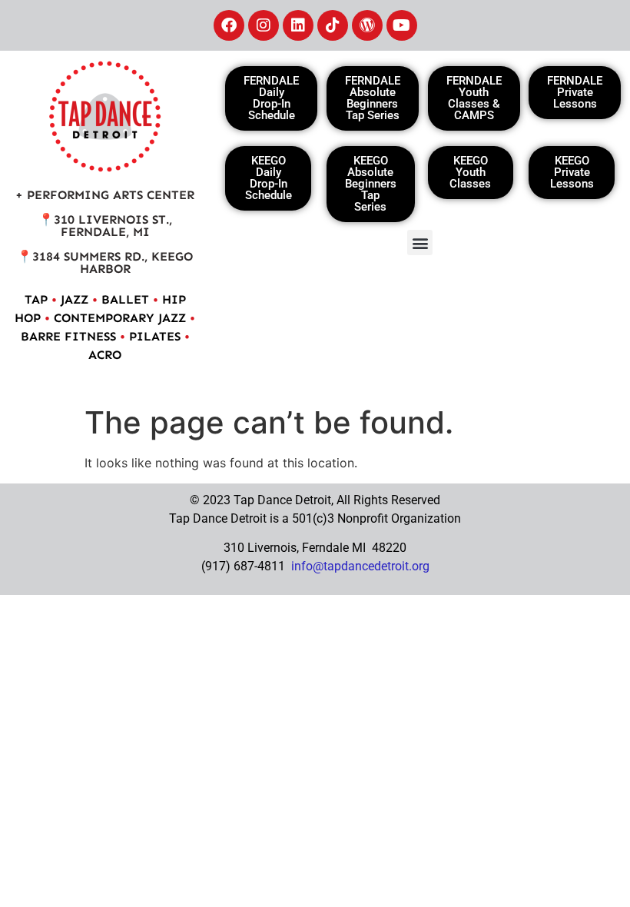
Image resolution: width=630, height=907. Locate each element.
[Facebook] (229, 25)
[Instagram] (263, 25)
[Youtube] (401, 25)
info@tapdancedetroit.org (360, 566)
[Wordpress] (367, 25)
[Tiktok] (332, 25)
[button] (420, 242)
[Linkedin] (298, 25)
